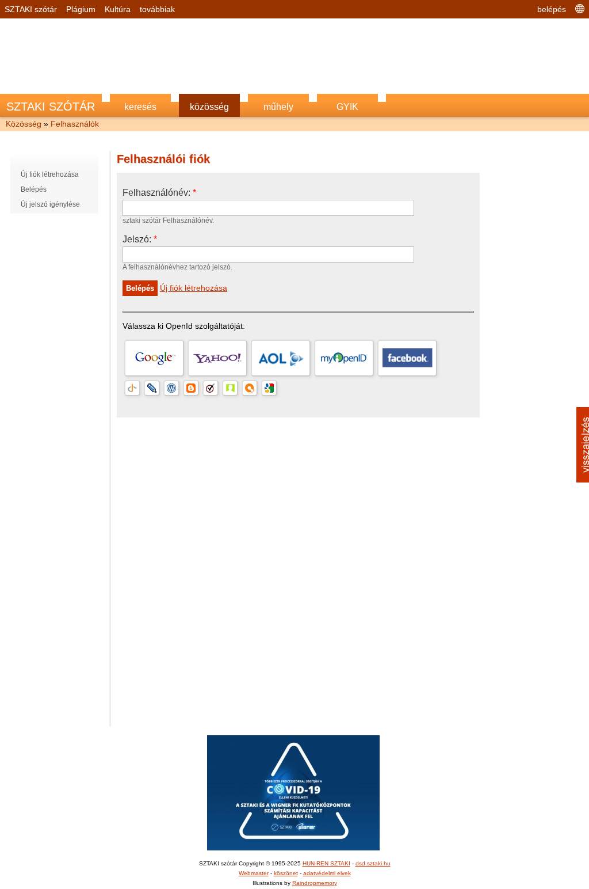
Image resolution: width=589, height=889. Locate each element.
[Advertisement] (294, 50)
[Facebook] (407, 358)
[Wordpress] (171, 388)
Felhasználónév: (159, 192)
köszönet (286, 873)
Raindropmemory (314, 883)
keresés (140, 107)
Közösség (23, 123)
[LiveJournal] (152, 388)
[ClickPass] (250, 388)
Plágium (80, 9)
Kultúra (118, 9)
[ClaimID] (230, 388)
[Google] (154, 358)
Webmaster (254, 873)
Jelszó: (140, 239)
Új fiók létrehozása (50, 174)
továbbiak (157, 9)
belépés (551, 9)
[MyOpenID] (344, 358)
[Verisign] (210, 388)
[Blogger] (191, 388)
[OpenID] (132, 388)
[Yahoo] (217, 358)
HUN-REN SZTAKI (326, 863)
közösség (209, 107)
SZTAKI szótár (31, 9)
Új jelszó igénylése (50, 204)
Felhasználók (75, 123)
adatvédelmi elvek (327, 873)
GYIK (347, 107)
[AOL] (281, 358)
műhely (278, 107)
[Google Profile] (269, 388)
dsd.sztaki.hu (373, 863)
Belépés (34, 189)
